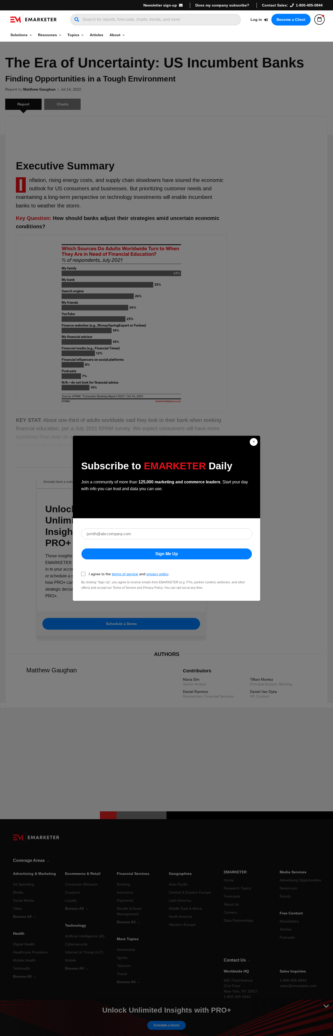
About (115, 35)
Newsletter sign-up (160, 5)
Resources (47, 35)
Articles (96, 35)
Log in (256, 19)
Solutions (19, 35)
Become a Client (291, 19)
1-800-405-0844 (309, 5)
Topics (73, 35)
